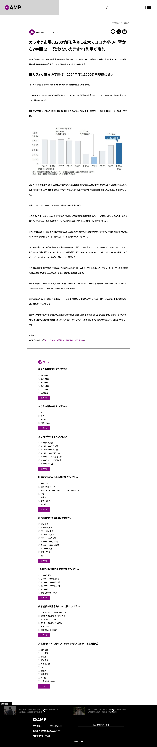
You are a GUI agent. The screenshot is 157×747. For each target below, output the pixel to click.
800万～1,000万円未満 (50, 453)
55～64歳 (45, 389)
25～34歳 (45, 379)
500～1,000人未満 (48, 538)
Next (112, 710)
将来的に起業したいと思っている (54, 612)
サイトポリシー (56, 725)
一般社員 (44, 483)
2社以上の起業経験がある (51, 623)
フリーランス (45, 501)
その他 (43, 419)
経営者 (43, 497)
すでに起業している (48, 619)
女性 (42, 416)
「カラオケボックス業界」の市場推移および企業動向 (64, 340)
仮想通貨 (44, 660)
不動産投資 (45, 663)
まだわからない (47, 626)
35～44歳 (45, 382)
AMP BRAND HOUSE (41, 735)
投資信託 (44, 650)
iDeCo (43, 657)
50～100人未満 (47, 531)
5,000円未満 (46, 575)
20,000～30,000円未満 (50, 586)
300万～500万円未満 (49, 446)
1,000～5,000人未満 (49, 541)
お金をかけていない (49, 593)
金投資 (43, 670)
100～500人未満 (47, 534)
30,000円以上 (46, 589)
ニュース (118, 22)
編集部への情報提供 (41, 730)
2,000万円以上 (47, 463)
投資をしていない (48, 681)
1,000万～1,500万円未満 (51, 456)
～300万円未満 (47, 443)
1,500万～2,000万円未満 (51, 460)
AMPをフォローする (102, 725)
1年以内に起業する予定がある (53, 616)
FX (42, 667)
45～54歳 (45, 386)
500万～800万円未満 (49, 449)
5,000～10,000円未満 (50, 579)
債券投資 (44, 674)
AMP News (40, 32)
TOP (112, 22)
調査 (126, 22)
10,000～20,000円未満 (50, 582)
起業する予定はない (49, 630)
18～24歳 (45, 375)
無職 (42, 555)
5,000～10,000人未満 (50, 545)
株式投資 (44, 653)
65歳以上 (44, 393)
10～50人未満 (46, 527)
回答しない (45, 423)
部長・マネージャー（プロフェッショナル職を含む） (60, 490)
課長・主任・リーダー (49, 487)
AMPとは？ (37, 725)
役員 (42, 494)
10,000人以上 (46, 548)
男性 (42, 412)
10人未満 (44, 524)
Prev (44, 710)
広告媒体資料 (55, 730)
